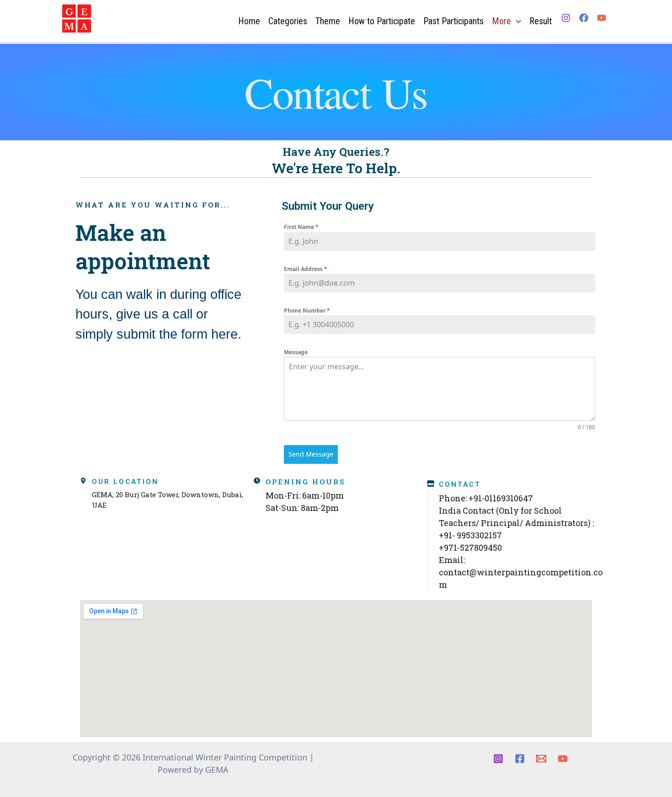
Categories (287, 21)
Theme (327, 21)
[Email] (541, 759)
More (501, 21)
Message (296, 352)
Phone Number (307, 310)
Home (249, 21)
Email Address (305, 269)
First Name (301, 227)
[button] (516, 21)
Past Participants (453, 21)
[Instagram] (566, 18)
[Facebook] (583, 18)
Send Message (310, 454)
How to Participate (381, 21)
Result (540, 21)
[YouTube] (601, 18)
